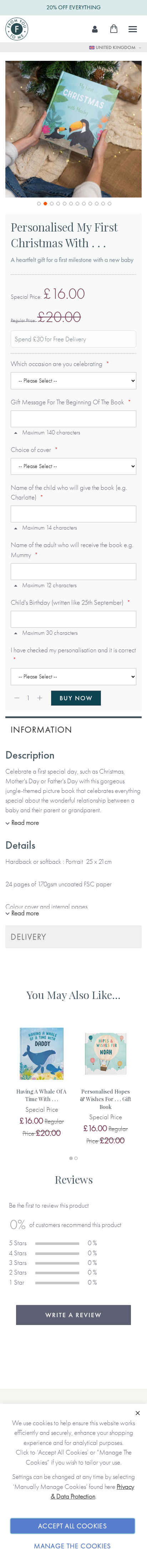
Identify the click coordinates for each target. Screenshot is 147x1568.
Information (41, 729)
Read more (25, 822)
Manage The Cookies (72, 1546)
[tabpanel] (42, 1081)
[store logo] (16, 29)
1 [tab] (71, 1158)
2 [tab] (76, 1158)
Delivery (28, 936)
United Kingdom (116, 47)
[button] (38, 203)
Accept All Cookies (72, 1525)
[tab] (73, 728)
